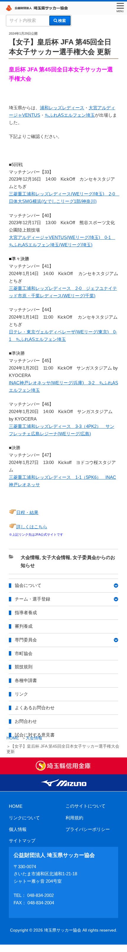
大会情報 (30, 557)
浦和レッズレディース (62, 107)
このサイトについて (85, 805)
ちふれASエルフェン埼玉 (70, 115)
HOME (15, 806)
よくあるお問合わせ (35, 707)
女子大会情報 (56, 557)
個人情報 (18, 829)
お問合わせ (26, 721)
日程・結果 (27, 512)
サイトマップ (22, 840)
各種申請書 (26, 680)
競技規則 (23, 666)
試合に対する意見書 (35, 734)
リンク (21, 693)
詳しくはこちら (31, 526)
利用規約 (74, 817)
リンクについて (24, 817)
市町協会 (23, 653)
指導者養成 (26, 612)
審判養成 (23, 626)
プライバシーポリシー (88, 829)
